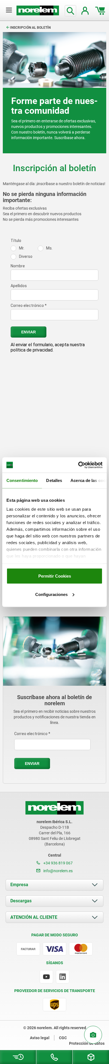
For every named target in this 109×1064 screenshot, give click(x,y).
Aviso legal (39, 1038)
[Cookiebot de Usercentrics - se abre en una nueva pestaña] (78, 465)
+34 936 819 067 (57, 863)
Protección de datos (87, 1043)
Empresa (19, 884)
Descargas (21, 900)
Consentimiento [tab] (22, 480)
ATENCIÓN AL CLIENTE (33, 917)
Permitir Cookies (54, 576)
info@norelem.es (57, 871)
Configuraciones (51, 594)
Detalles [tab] (54, 480)
